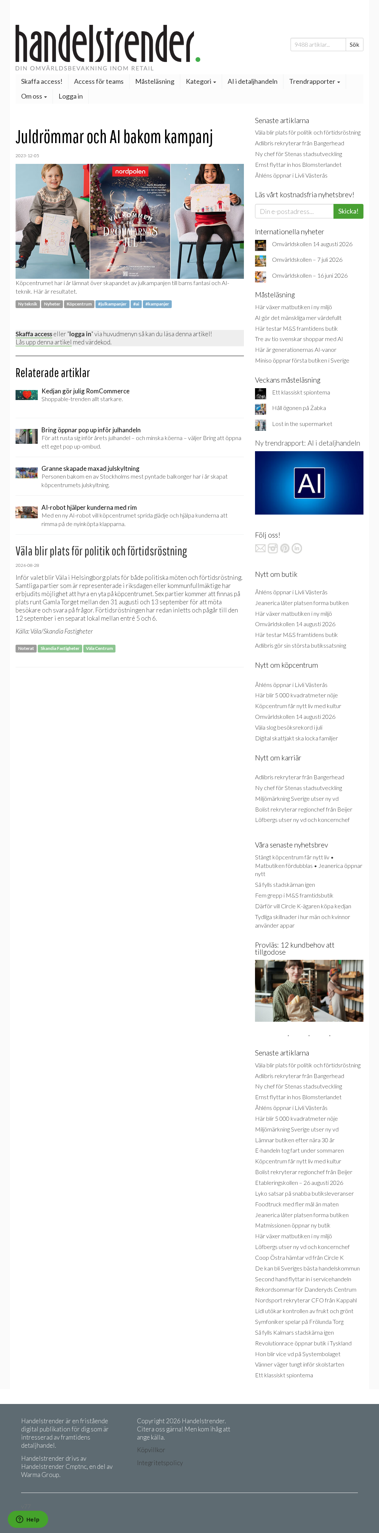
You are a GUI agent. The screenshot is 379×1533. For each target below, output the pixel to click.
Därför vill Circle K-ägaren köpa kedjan (303, 905)
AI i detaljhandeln (253, 81)
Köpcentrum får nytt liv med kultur (298, 705)
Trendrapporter (312, 81)
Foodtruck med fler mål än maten (297, 1203)
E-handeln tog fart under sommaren (299, 1150)
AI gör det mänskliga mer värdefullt (298, 317)
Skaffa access (34, 334)
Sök (354, 44)
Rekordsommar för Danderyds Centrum (305, 1289)
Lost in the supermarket (302, 423)
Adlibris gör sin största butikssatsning (300, 645)
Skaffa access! (42, 81)
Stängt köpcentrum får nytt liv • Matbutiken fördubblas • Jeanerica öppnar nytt (308, 865)
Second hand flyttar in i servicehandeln (303, 1278)
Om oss (32, 96)
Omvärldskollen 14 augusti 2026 (312, 243)
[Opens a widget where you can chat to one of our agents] (27, 1520)
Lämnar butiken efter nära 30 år (295, 1139)
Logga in (70, 96)
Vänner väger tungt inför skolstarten (299, 1364)
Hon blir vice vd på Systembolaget (298, 1353)
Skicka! (348, 211)
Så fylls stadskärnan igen (285, 884)
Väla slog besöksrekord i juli (288, 727)
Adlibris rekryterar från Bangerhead (299, 142)
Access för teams (99, 81)
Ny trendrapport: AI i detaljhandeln (307, 443)
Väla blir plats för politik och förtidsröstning (307, 132)
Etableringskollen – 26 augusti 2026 (299, 1182)
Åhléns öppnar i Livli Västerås (291, 175)
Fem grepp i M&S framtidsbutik (294, 895)
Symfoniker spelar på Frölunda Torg (299, 1321)
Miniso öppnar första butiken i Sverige (302, 360)
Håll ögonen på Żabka (299, 407)
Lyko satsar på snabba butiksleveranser (304, 1193)
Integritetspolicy (160, 1463)
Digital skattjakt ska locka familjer (296, 737)
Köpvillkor (151, 1450)
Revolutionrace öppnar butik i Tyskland (303, 1343)
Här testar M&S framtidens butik (296, 328)
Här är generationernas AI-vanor (295, 349)
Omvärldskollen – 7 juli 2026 (307, 259)
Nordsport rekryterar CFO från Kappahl (306, 1300)
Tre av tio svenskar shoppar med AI (299, 338)
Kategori (199, 81)
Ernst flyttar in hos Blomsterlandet (298, 164)
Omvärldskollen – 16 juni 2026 (310, 275)
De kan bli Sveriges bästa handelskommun (307, 1268)
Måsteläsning (154, 81)
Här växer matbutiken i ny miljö (293, 306)
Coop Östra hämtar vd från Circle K (299, 1257)
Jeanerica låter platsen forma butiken (302, 602)
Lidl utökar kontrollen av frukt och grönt (304, 1310)
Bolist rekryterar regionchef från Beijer (303, 809)
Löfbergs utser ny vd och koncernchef (302, 819)
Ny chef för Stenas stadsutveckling (298, 153)
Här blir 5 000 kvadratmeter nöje (296, 694)
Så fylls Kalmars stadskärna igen (294, 1332)
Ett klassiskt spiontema (301, 392)
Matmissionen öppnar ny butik (293, 1225)
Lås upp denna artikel (44, 342)
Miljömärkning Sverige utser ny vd (297, 798)
